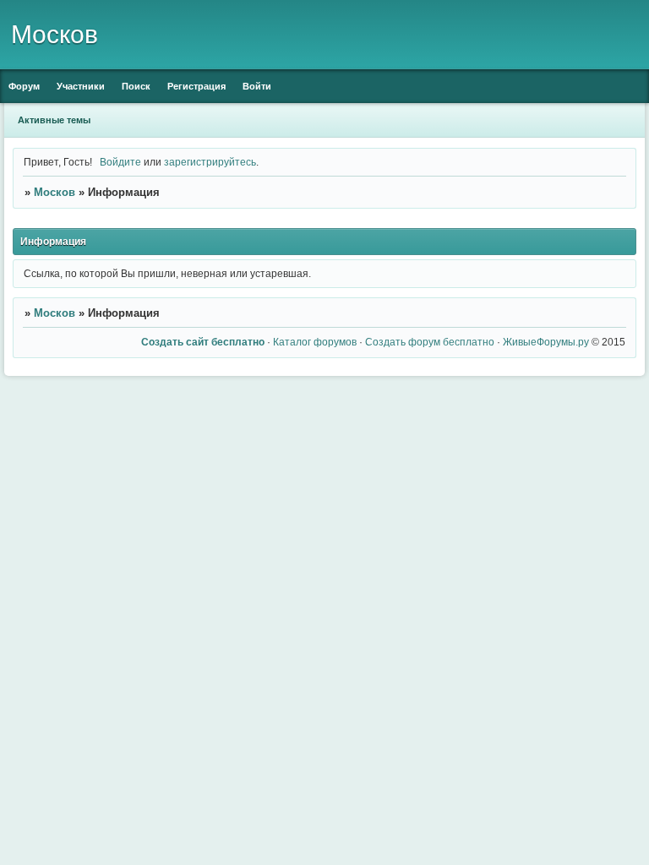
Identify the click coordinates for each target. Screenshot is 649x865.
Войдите (120, 161)
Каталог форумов (315, 341)
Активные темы (54, 120)
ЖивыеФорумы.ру (546, 341)
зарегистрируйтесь (210, 161)
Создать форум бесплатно (429, 341)
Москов (54, 192)
